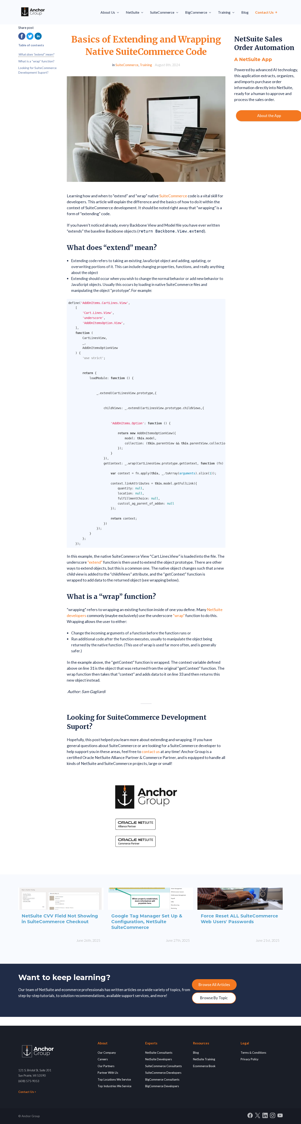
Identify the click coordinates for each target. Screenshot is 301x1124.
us (158, 751)
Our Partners (106, 1066)
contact (149, 751)
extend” (95, 562)
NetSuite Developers (158, 1059)
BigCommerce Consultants (162, 1079)
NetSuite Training (204, 1059)
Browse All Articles (214, 984)
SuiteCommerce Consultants (163, 1066)
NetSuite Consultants (158, 1052)
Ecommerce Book (204, 1066)
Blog (245, 12)
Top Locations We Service (114, 1079)
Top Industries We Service (114, 1086)
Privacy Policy (249, 1059)
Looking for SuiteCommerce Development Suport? (37, 70)
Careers (103, 1059)
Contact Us (264, 12)
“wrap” (179, 615)
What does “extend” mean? (36, 54)
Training (146, 65)
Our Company (107, 1052)
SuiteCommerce (126, 65)
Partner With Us (108, 1072)
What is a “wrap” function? (36, 61)
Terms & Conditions (253, 1052)
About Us (107, 12)
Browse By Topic (214, 997)
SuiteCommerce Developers (163, 1072)
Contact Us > (27, 1092)
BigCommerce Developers (162, 1086)
